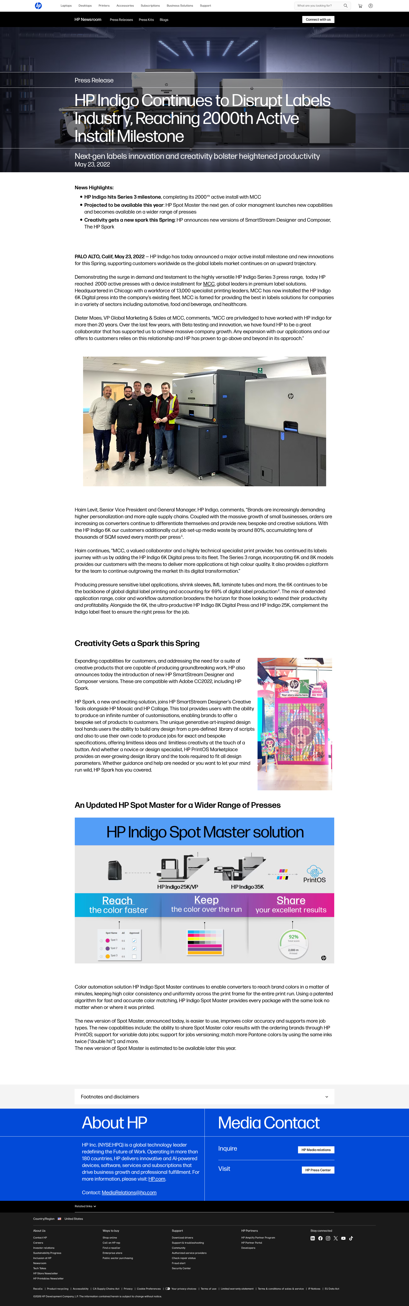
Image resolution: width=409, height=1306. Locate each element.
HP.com (156, 1179)
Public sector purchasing (118, 1258)
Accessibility (80, 1288)
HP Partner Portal (251, 1242)
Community (178, 1247)
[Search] (345, 5)
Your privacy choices (183, 1288)
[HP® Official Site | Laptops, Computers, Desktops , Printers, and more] (38, 6)
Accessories (125, 5)
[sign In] (371, 6)
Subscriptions (150, 5)
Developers (248, 1247)
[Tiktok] (351, 1238)
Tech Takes (39, 1268)
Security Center (181, 1268)
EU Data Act (332, 1288)
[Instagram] (328, 1238)
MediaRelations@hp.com (129, 1192)
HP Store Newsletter (45, 1273)
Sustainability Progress (47, 1252)
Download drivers (182, 1237)
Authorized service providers (189, 1252)
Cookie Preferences (149, 1288)
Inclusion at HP (42, 1258)
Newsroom (39, 1263)
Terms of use (208, 1288)
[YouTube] (343, 1238)
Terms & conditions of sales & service (281, 1288)
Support (205, 5)
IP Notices (314, 1288)
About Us (39, 1231)
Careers (38, 1242)
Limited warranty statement (237, 1288)
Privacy (128, 1288)
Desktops (85, 5)
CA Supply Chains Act (106, 1288)
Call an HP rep (111, 1242)
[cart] (360, 6)
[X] (336, 1238)
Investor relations (44, 1247)
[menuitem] (66, 6)
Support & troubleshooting (188, 1242)
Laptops (66, 5)
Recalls (38, 1288)
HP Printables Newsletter (48, 1278)
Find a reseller (111, 1247)
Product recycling (57, 1288)
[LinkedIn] (313, 1238)
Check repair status (184, 1258)
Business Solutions (180, 5)
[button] (204, 1096)
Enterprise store (112, 1252)
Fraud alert (178, 1263)
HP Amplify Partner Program (258, 1237)
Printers (104, 5)
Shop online (110, 1237)
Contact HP (40, 1237)
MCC (209, 284)
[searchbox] (319, 6)
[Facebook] (320, 1238)
